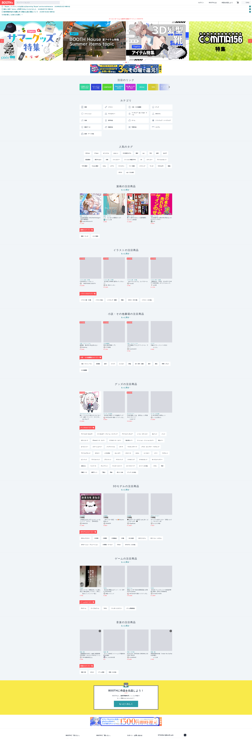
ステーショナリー (97, 446)
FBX (151, 153)
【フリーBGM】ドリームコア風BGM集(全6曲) (114, 654)
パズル (155, 466)
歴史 (156, 363)
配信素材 (88, 159)
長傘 (111, 472)
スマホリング (131, 459)
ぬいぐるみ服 (130, 172)
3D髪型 (105, 515)
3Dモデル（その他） (130, 544)
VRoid (118, 544)
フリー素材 (132, 166)
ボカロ (92, 672)
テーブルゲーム (95, 608)
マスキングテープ (132, 446)
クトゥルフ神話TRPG (130, 159)
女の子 (165, 153)
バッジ (163, 434)
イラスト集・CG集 (85, 279)
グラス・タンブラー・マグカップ (150, 446)
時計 (162, 466)
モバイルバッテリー (157, 459)
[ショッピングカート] (237, 2)
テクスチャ (121, 166)
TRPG (81, 588)
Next (250, 41)
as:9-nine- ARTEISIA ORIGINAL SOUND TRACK (137, 654)
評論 (129, 363)
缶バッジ (154, 434)
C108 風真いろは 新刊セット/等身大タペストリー (137, 416)
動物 (169, 166)
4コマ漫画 (95, 236)
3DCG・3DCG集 (132, 300)
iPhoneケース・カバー (99, 440)
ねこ (144, 153)
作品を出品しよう (227, 2)
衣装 (107, 159)
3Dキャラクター (155, 515)
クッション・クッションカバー (145, 440)
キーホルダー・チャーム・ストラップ (107, 434)
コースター (147, 453)
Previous (2, 41)
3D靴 (122, 538)
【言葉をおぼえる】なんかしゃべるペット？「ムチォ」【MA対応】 (90, 520)
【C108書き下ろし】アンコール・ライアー (137, 346)
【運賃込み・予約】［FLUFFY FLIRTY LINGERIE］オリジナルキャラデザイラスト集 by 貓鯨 (161, 282)
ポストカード (84, 440)
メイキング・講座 (112, 300)
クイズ (152, 343)
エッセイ (121, 363)
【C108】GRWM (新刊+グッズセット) (113, 282)
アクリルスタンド (161, 159)
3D (141, 159)
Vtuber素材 (95, 166)
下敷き (103, 472)
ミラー (156, 453)
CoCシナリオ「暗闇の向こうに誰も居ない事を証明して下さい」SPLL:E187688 (90, 590)
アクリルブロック (85, 453)
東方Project (98, 159)
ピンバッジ (84, 459)
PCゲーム (129, 588)
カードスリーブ (130, 466)
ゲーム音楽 (101, 672)
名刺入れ (83, 466)
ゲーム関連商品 (130, 608)
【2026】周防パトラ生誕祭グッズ (113, 415)
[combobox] (37, 2)
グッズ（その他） (108, 413)
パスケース (128, 453)
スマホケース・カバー (115, 440)
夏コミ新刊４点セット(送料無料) (137, 217)
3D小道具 (82, 515)
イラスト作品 (99, 300)
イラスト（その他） (147, 300)
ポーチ (121, 446)
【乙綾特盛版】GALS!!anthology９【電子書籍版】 (90, 218)
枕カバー (160, 440)
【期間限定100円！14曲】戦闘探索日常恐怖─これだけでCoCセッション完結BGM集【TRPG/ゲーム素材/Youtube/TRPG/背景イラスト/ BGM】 (90, 654)
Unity (104, 166)
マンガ (151, 166)
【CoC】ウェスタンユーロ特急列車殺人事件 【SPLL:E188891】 (161, 590)
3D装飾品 (114, 538)
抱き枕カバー (129, 440)
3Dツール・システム (156, 538)
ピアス (112, 166)
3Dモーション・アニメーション (89, 544)
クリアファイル (111, 446)
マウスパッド (119, 459)
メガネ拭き (107, 453)
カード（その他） (144, 466)
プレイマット (104, 466)
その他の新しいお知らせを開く (11, 14)
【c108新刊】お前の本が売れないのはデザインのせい (161, 218)
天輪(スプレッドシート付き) (159, 345)
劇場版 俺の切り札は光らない (89, 345)
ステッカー (149, 159)
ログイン (201, 2)
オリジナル (106, 153)
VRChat (87, 153)
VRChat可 (160, 166)
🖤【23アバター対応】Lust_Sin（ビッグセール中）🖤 (137, 520)
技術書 (98, 363)
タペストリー (130, 413)
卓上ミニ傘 (120, 472)
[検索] (58, 2)
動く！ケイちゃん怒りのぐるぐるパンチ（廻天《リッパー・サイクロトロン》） (90, 416)
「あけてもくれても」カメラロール (137, 281)
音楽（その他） (131, 652)
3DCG (120, 172)
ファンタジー (116, 159)
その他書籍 (106, 343)
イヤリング (142, 166)
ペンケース (93, 466)
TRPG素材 (84, 166)
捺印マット (94, 472)
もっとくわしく (126, 704)
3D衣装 (129, 515)
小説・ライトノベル (85, 343)
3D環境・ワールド (108, 544)
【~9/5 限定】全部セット (158, 415)
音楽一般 (82, 652)
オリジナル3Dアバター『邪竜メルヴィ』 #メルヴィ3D (161, 520)
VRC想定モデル (127, 153)
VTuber (96, 153)
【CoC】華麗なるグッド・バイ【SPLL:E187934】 (113, 590)
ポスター (97, 453)
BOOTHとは (213, 2)
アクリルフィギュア (85, 413)
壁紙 (122, 300)
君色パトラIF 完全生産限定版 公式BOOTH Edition (137, 590)
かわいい (115, 153)
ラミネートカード (117, 466)
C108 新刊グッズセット (87, 281)
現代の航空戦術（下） (109, 345)
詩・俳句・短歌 (139, 363)
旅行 (149, 363)
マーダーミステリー (116, 608)
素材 (137, 153)
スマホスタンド (143, 459)
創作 (157, 153)
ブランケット (107, 459)
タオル (137, 453)
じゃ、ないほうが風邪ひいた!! (112, 217)
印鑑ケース (84, 472)
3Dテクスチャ (142, 538)
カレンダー (118, 453)
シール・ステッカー (142, 434)
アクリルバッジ (95, 459)
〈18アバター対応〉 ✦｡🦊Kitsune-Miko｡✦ (113, 520)
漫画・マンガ (83, 216)
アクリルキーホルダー (87, 434)
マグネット (165, 453)
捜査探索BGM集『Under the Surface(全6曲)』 (161, 654)
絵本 (105, 363)
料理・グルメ (165, 363)
